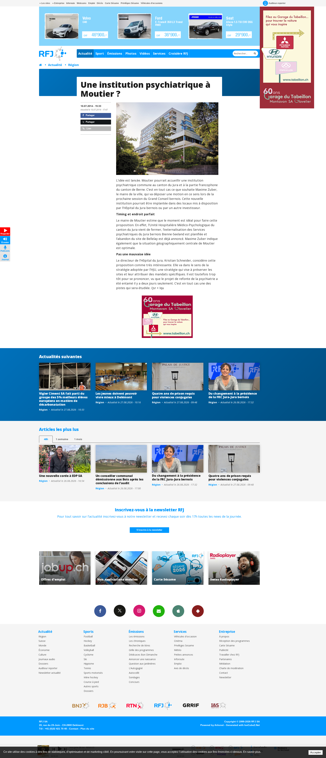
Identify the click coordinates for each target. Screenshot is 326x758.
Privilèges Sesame (184, 645)
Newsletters (159, 611)
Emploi (91, 3)
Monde (42, 645)
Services (159, 53)
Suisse (42, 641)
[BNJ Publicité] (79, 705)
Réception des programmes (234, 641)
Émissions (114, 53)
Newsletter (225, 677)
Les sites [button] (45, 3)
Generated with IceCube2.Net (243, 725)
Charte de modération (231, 668)
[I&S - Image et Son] (218, 705)
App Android (198, 611)
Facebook (100, 611)
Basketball (89, 645)
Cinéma (178, 641)
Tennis (87, 668)
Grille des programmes (141, 650)
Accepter (315, 752)
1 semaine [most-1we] (62, 439)
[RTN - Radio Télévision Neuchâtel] (135, 705)
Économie (44, 650)
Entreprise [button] (59, 3)
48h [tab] (46, 439)
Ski (85, 659)
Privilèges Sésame (130, 3)
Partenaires (225, 659)
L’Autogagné (136, 668)
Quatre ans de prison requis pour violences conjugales (173, 395)
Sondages (134, 677)
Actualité (85, 53)
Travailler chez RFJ (229, 654)
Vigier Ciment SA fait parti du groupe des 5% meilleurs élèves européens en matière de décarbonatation (63, 398)
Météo (177, 650)
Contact (223, 672)
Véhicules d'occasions (151, 3)
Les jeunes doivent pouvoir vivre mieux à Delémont (116, 395)
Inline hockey (91, 677)
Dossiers (43, 663)
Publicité (223, 650)
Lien (88, 128)
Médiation (224, 663)
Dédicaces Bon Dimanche (143, 654)
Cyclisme (88, 654)
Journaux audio (47, 659)
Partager (90, 115)
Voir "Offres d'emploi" (234, 568)
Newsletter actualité (50, 672)
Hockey (88, 641)
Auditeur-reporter (277, 3)
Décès (100, 3)
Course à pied (91, 682)
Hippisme (89, 663)
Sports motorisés (93, 672)
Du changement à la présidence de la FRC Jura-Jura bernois (233, 395)
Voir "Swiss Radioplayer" (177, 568)
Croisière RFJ (178, 53)
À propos (224, 636)
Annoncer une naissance (142, 659)
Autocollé (134, 672)
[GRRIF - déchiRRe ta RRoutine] (191, 705)
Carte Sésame (112, 3)
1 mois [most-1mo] (78, 439)
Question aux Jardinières (142, 663)
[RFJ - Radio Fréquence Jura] (163, 705)
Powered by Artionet (212, 725)
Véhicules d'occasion (185, 636)
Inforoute (70, 3)
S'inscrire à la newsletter (149, 530)
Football (88, 636)
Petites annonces (183, 654)
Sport (99, 53)
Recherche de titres (139, 645)
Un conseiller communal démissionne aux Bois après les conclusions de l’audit (119, 479)
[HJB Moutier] (167, 138)
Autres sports (91, 686)
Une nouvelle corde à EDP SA (60, 476)
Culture (42, 654)
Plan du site (87, 728)
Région (73, 65)
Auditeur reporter (48, 668)
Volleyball (89, 650)
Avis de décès (181, 668)
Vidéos (145, 53)
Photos (130, 53)
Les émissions (136, 636)
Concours (134, 682)
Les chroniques (137, 641)
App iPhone (178, 611)
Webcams (81, 3)
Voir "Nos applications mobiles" (64, 568)
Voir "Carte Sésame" (121, 568)
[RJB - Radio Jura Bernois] (107, 705)
